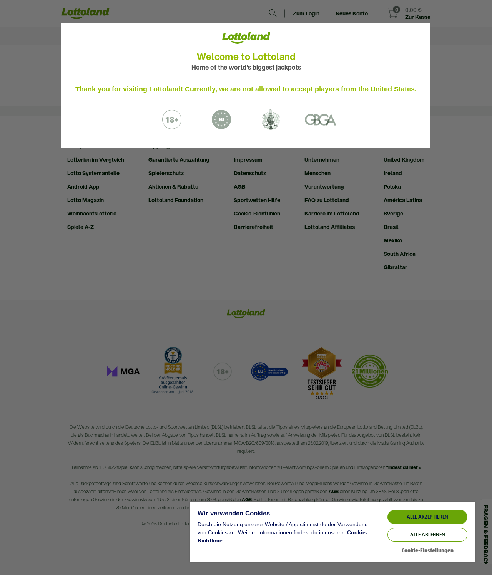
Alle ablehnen (427, 534)
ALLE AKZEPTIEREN (427, 517)
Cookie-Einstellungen (428, 550)
